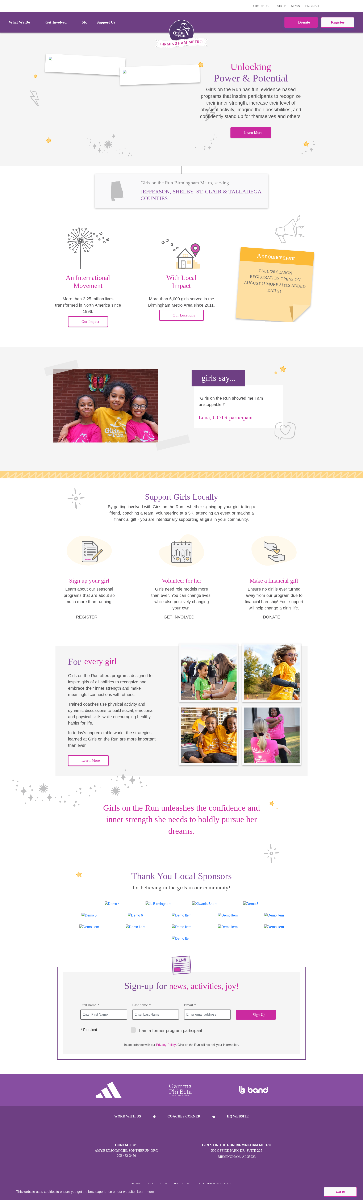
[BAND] (253, 1090)
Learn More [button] (253, 132)
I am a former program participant (170, 1030)
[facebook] (346, 6)
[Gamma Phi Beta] (180, 1090)
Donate (303, 22)
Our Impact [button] (90, 321)
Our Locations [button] (184, 315)
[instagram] (333, 6)
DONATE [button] (271, 617)
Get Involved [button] (56, 22)
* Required (89, 1030)
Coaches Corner (183, 1116)
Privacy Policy (166, 1044)
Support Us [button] (106, 22)
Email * (190, 1005)
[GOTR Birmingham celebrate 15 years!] (85, 65)
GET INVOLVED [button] (179, 617)
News (295, 6)
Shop (281, 6)
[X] (340, 6)
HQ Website (238, 1116)
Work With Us (127, 1116)
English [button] (312, 6)
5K (84, 22)
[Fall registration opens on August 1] (160, 74)
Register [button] (338, 22)
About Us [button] (261, 6)
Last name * (141, 1005)
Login (4, 6)
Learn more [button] (145, 1191)
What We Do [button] (19, 22)
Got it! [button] (340, 1191)
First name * (89, 1005)
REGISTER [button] (86, 617)
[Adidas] (108, 1090)
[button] (357, 6)
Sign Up (259, 1014)
